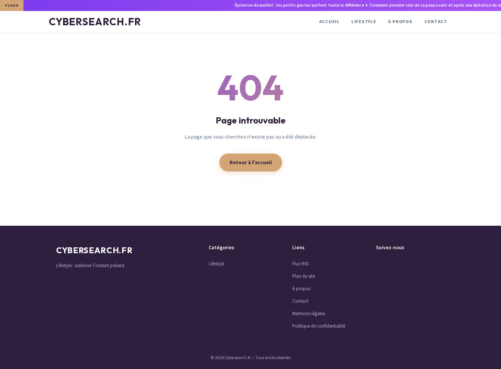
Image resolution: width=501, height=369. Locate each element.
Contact (435, 21)
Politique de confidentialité (318, 326)
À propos (400, 21)
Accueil (329, 21)
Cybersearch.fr (95, 21)
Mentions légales (308, 313)
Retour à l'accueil (251, 162)
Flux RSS (300, 264)
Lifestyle (363, 21)
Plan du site (303, 276)
